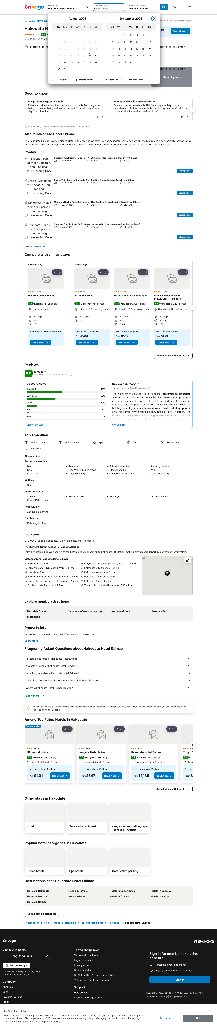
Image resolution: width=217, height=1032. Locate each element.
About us (8, 986)
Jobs (5, 991)
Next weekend (136, 79)
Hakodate (113, 922)
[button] (69, 7)
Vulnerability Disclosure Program (92, 980)
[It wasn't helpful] (101, 117)
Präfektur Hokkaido (92, 922)
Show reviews (35, 424)
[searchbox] (69, 8)
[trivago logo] (34, 7)
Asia (46, 922)
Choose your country (14, 949)
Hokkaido (70, 922)
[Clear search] (87, 7)
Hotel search (32, 922)
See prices (179, 31)
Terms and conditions (86, 955)
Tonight (63, 79)
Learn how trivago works (88, 997)
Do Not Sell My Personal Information (94, 975)
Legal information (83, 960)
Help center (80, 992)
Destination (53, 5)
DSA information (83, 970)
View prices (185, 170)
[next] (154, 18)
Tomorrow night (85, 79)
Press (6, 1001)
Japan (57, 922)
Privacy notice (82, 965)
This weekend (111, 79)
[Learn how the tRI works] (71, 374)
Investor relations (12, 996)
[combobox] (69, 7)
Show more (31, 640)
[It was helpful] (97, 117)
